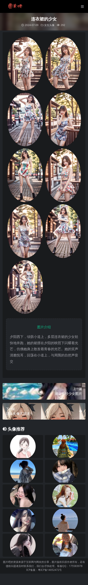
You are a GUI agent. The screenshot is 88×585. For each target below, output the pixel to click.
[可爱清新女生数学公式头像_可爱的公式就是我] (65, 545)
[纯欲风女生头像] (23, 520)
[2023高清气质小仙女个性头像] (23, 471)
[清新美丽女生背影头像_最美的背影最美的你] (65, 446)
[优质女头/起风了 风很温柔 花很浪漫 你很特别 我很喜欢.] (65, 471)
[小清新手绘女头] (23, 446)
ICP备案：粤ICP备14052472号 (44, 570)
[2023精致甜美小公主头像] (65, 520)
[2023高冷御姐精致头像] (23, 545)
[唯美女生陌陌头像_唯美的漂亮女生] (65, 495)
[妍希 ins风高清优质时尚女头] (23, 495)
